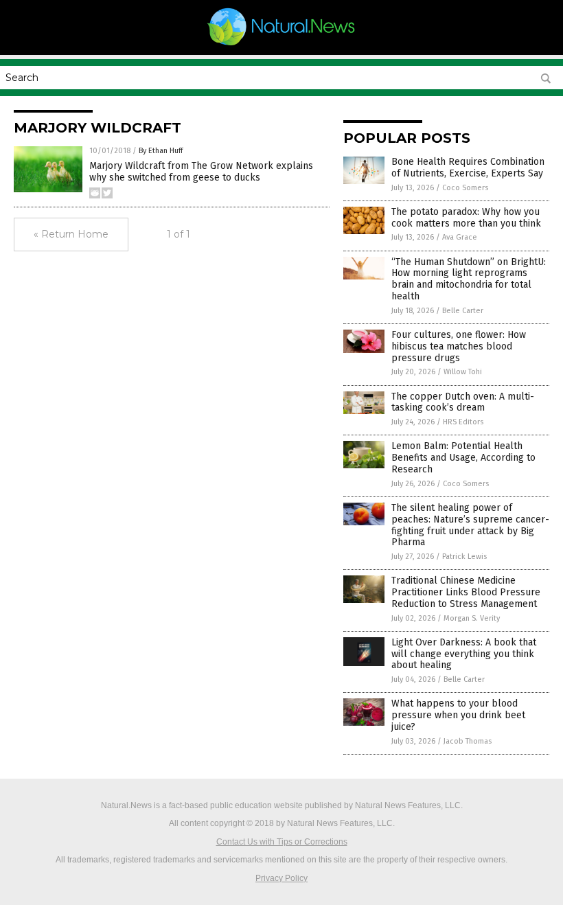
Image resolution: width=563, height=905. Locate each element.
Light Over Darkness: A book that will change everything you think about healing (463, 654)
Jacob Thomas (468, 741)
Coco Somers (465, 187)
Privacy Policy (281, 878)
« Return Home (71, 234)
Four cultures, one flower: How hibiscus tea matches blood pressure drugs (458, 346)
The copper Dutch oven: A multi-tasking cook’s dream (462, 402)
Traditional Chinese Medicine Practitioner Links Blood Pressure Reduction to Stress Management (465, 592)
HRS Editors (463, 421)
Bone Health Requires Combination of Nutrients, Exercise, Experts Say (467, 167)
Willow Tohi (463, 371)
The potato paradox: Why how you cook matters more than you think (466, 217)
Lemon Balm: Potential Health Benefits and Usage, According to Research (463, 457)
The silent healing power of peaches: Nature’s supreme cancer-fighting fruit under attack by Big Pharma (470, 525)
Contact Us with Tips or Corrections (281, 842)
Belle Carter (462, 310)
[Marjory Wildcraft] (281, 45)
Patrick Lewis (464, 556)
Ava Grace (459, 237)
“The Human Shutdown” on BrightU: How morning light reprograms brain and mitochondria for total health (468, 279)
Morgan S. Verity (472, 618)
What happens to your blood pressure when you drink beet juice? (458, 715)
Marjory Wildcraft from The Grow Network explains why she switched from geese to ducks (201, 171)
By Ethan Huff (161, 150)
